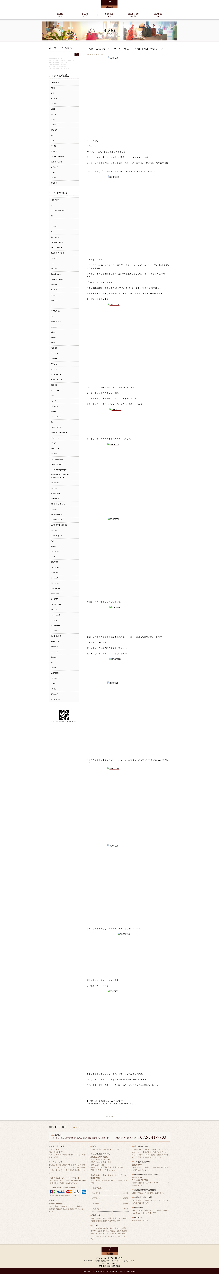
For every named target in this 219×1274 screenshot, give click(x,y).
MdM (52, 541)
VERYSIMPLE (56, 248)
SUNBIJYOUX (56, 636)
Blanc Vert (55, 594)
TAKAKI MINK (56, 520)
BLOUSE (54, 167)
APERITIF (55, 573)
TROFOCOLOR (57, 242)
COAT (53, 141)
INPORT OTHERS (58, 504)
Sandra (53, 337)
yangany (54, 509)
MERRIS (54, 348)
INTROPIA (55, 390)
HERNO (54, 290)
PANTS (53, 146)
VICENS (54, 364)
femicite (54, 369)
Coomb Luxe (56, 274)
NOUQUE (54, 694)
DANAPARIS (56, 322)
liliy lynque (55, 483)
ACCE (53, 109)
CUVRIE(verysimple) (59, 470)
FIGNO (53, 689)
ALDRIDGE (55, 673)
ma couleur (55, 551)
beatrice (54, 488)
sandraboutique (57, 459)
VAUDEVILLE (56, 604)
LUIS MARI (55, 567)
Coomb (53, 668)
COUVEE (54, 562)
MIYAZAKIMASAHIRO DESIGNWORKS (60, 476)
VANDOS (54, 285)
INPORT (54, 610)
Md (52, 205)
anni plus (54, 652)
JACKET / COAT (57, 157)
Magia (53, 295)
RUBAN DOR (56, 374)
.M (52, 216)
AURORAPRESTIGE (59, 525)
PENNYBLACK (57, 380)
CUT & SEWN (56, 162)
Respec (54, 657)
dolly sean (55, 583)
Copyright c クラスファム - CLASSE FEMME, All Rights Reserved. (109, 1271)
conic (53, 557)
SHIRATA (54, 599)
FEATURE (55, 83)
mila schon (55, 438)
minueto (54, 226)
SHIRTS (54, 104)
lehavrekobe (55, 493)
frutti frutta (55, 300)
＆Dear (53, 332)
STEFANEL (55, 499)
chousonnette (56, 615)
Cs (52, 422)
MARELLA (55, 448)
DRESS (54, 183)
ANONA (54, 454)
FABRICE (54, 411)
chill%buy (54, 258)
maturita (54, 620)
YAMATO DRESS (58, 464)
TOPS (53, 172)
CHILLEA (54, 578)
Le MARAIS (55, 588)
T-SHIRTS (55, 125)
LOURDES (55, 631)
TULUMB (54, 353)
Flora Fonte (55, 625)
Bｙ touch (55, 237)
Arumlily (54, 327)
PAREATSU (55, 311)
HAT (52, 93)
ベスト (53, 120)
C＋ (52, 316)
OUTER (54, 151)
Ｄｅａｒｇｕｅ (57, 536)
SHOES (54, 98)
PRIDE (53, 443)
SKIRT (53, 178)
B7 (52, 662)
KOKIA (53, 684)
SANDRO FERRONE (59, 433)
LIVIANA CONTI (57, 279)
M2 (52, 232)
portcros (54, 530)
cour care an (56, 417)
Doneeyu (54, 647)
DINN (53, 88)
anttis (53, 264)
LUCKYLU (55, 200)
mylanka (54, 401)
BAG (52, 135)
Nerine (53, 546)
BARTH (54, 269)
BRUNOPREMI (57, 514)
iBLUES (54, 385)
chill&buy (54, 406)
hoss (52, 396)
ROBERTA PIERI (57, 253)
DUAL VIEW (55, 699)
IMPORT (54, 114)
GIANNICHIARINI (58, 211)
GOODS (54, 130)
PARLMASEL (56, 427)
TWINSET (55, 359)
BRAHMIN (55, 641)
